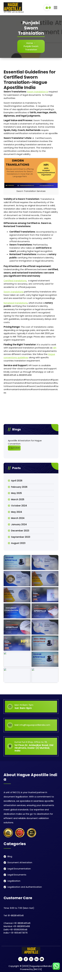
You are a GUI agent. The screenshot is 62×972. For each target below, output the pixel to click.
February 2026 (19, 486)
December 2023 (20, 530)
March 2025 (17, 499)
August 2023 (18, 543)
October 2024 (19, 505)
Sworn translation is (37, 91)
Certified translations (15, 280)
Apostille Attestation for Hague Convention (25, 442)
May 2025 (16, 493)
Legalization (13, 880)
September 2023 (20, 536)
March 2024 (18, 518)
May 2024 (16, 511)
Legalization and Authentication (24, 886)
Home (29, 43)
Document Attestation (19, 862)
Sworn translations (14, 291)
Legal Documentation (19, 868)
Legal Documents (16, 874)
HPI (54, 347)
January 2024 (19, 524)
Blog (9, 856)
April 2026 (16, 480)
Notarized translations (16, 302)
